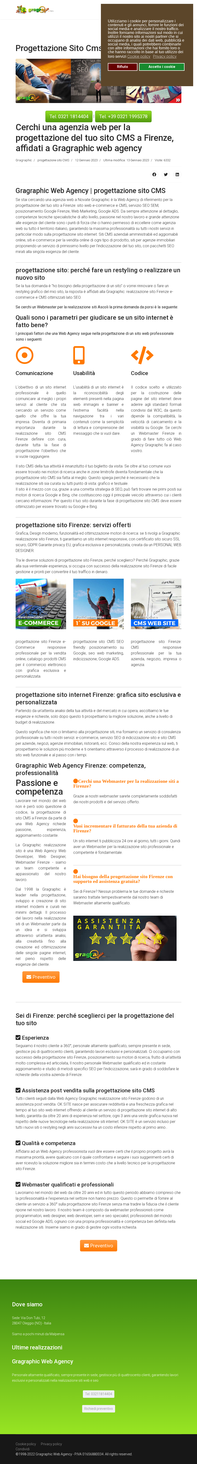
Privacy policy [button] (165, 56)
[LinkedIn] (177, 174)
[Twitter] (166, 174)
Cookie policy (26, 1444)
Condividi (23, 1449)
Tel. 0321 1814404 (68, 116)
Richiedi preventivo (98, 1409)
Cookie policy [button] (138, 56)
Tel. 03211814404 (98, 1394)
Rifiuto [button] (122, 67)
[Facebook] (154, 174)
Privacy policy (51, 1444)
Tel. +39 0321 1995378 (123, 116)
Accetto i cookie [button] (161, 67)
